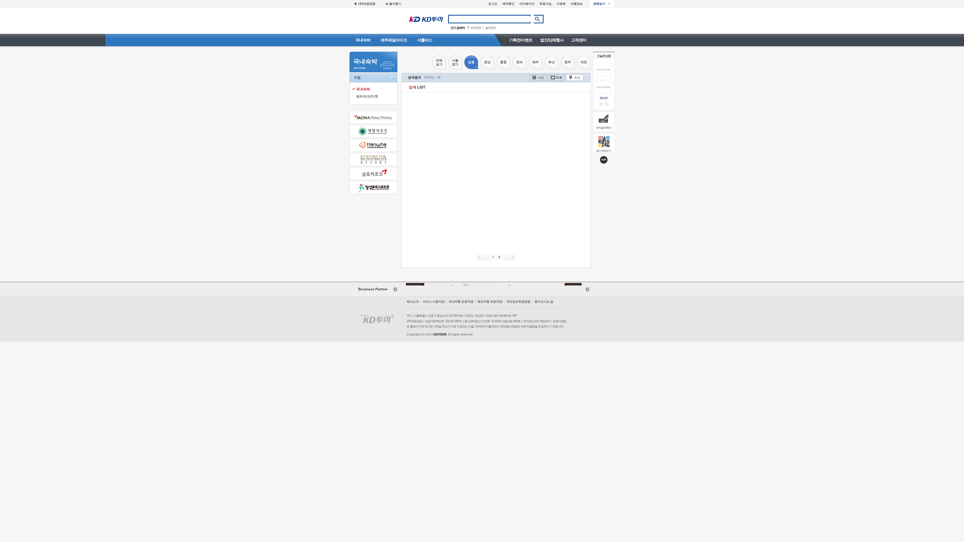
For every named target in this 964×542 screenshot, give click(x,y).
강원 (471, 62)
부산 (551, 62)
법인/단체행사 (552, 40)
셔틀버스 (424, 40)
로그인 (492, 4)
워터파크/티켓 (367, 96)
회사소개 (413, 301)
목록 (559, 78)
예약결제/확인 (604, 127)
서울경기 (455, 62)
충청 (503, 62)
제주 (535, 62)
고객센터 (578, 40)
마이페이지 (526, 4)
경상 (487, 62)
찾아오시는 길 (543, 301)
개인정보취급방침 (518, 301)
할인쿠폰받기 (603, 150)
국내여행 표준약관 (461, 301)
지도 (577, 78)
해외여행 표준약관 (489, 301)
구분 (357, 78)
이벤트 (561, 4)
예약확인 (508, 4)
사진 (540, 78)
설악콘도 (490, 28)
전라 (519, 62)
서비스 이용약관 (434, 301)
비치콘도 (475, 28)
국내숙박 (362, 40)
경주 (567, 62)
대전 (583, 62)
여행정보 (577, 4)
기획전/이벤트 (520, 40)
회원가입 (545, 4)
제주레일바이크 (394, 40)
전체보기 (599, 4)
